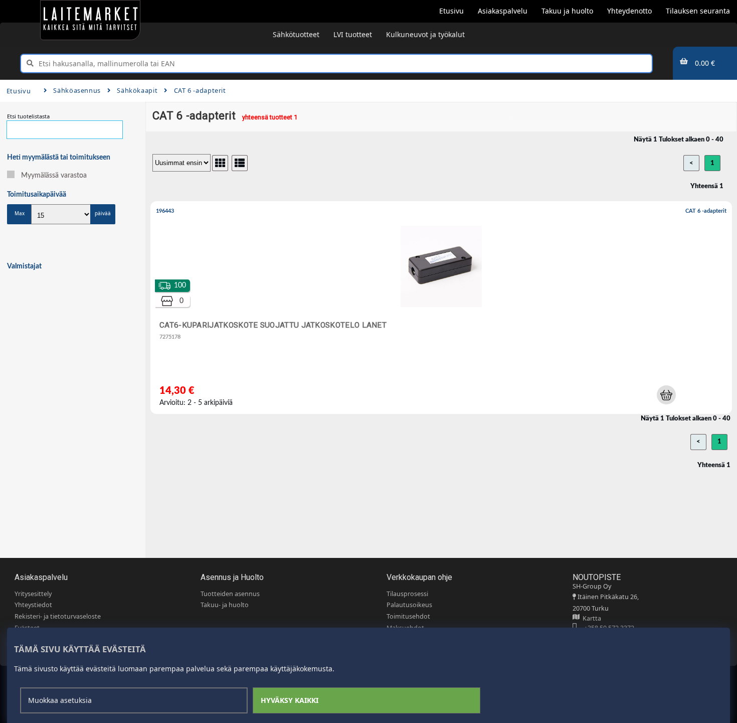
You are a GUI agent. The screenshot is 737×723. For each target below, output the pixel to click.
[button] (666, 394)
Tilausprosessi (407, 594)
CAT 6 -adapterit (200, 90)
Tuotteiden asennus (230, 594)
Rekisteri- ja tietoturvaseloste (58, 616)
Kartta (590, 618)
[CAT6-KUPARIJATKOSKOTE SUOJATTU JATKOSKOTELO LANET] (443, 310)
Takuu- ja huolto (225, 605)
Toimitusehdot (408, 616)
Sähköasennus (77, 90)
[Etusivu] (90, 20)
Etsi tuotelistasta (28, 116)
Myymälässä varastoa (54, 175)
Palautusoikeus (409, 605)
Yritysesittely (33, 594)
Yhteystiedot (33, 605)
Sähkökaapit (137, 90)
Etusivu (19, 90)
